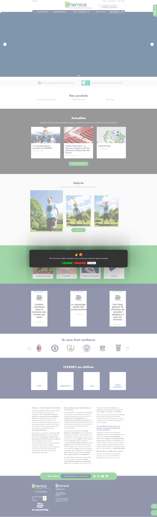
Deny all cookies (81, 263)
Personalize (91, 263)
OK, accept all (68, 263)
